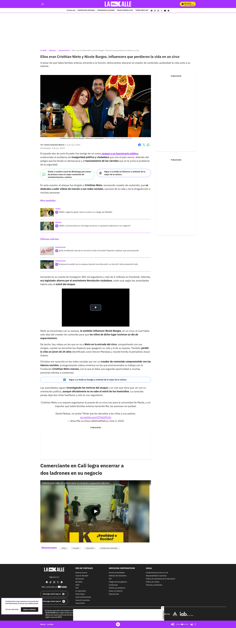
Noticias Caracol (81, 573)
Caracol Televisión (81, 576)
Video (64, 548)
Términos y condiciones (154, 585)
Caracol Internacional (83, 597)
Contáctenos (113, 585)
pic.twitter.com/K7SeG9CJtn (95, 417)
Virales (57, 209)
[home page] (118, 4)
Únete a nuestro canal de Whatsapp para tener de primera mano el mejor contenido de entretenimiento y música (69, 174)
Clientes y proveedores (117, 588)
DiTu (77, 588)
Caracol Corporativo (82, 600)
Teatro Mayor (80, 594)
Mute (172, 624)
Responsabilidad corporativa (156, 576)
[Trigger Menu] (42, 4)
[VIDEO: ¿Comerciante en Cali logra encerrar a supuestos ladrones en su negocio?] (47, 226)
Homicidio (90, 548)
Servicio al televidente (117, 573)
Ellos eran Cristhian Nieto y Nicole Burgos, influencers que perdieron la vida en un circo (105, 50)
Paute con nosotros (115, 591)
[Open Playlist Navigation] (195, 624)
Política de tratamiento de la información (160, 579)
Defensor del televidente (117, 576)
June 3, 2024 (116, 421)
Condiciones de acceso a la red (157, 573)
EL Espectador (80, 591)
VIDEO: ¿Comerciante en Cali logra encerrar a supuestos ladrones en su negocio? (95, 225)
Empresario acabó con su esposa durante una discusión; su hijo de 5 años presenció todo (98, 264)
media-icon (118, 624)
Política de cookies (152, 582)
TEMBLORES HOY (141, 10)
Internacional (64, 50)
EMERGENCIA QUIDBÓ (106, 10)
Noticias (52, 50)
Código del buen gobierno (118, 582)
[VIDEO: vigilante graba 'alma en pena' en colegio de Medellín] (47, 212)
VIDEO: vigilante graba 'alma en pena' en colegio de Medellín (85, 212)
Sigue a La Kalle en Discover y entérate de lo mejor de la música (124, 173)
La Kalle (43, 50)
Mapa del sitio (114, 594)
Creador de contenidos (109, 548)
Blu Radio (78, 582)
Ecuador (76, 548)
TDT (110, 579)
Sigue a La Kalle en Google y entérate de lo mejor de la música (97, 379)
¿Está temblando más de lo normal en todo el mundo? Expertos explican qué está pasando (99, 250)
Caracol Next (80, 603)
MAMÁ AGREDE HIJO (125, 10)
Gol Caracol (79, 579)
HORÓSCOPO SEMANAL (86, 10)
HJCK (77, 585)
